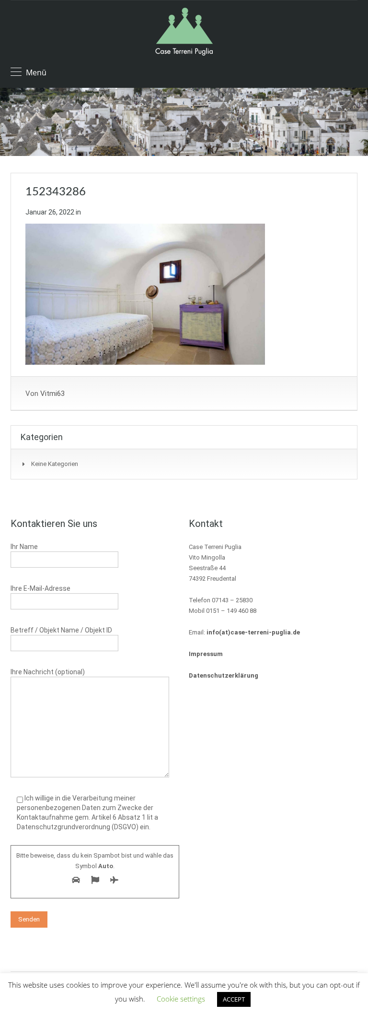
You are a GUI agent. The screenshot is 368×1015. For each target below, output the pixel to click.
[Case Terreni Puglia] (184, 33)
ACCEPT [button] (234, 999)
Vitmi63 (52, 393)
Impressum (206, 653)
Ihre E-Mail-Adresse (40, 588)
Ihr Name (24, 546)
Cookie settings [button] (181, 998)
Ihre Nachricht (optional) (48, 672)
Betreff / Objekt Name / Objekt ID (61, 630)
